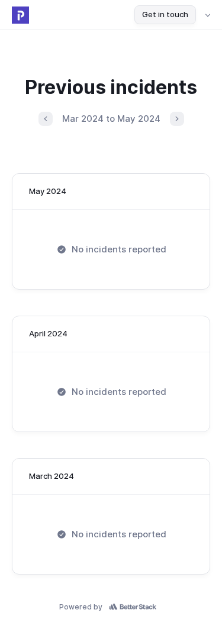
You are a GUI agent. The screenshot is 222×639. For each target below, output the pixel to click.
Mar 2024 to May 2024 (111, 118)
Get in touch (165, 14)
